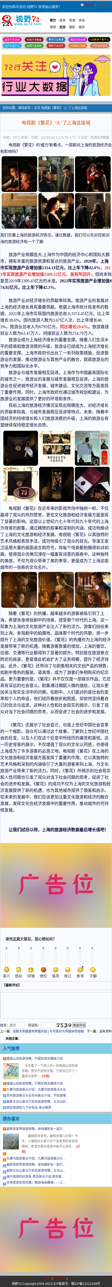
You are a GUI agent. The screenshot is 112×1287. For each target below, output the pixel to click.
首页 (48, 1278)
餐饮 (53, 20)
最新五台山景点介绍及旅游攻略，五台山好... (37, 1102)
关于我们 (59, 1278)
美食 (62, 20)
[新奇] (80, 972)
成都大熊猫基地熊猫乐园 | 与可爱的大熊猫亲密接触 (48, 1031)
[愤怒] (43, 972)
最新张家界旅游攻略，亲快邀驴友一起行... (36, 1129)
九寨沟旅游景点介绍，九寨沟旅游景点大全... (37, 1089)
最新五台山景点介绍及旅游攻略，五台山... (36, 1170)
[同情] (31, 972)
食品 (82, 20)
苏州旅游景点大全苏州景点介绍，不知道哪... (37, 1095)
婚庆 (82, 27)
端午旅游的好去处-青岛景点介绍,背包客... (35, 1176)
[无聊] (92, 972)
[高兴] (6, 972)
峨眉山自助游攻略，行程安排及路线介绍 (35, 1059)
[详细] (45, 1076)
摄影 (72, 27)
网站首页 (24, 108)
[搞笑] (55, 972)
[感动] (19, 972)
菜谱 (72, 20)
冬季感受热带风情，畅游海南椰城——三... (36, 1183)
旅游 (62, 27)
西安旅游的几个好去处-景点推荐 (29, 1108)
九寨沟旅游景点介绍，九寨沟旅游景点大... (36, 1158)
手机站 (90, 5)
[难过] (67, 972)
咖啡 (53, 27)
